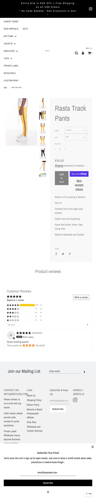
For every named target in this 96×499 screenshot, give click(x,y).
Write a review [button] (81, 297)
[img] (24, 333)
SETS (25, 28)
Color (57, 131)
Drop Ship (31, 422)
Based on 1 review (15, 300)
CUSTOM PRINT (11, 80)
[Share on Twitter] (63, 253)
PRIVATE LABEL (11, 65)
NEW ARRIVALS (11, 28)
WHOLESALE (10, 73)
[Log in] (83, 53)
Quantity (58, 144)
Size (56, 137)
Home (5, 87)
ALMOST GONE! (11, 21)
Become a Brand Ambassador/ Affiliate (34, 413)
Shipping (59, 165)
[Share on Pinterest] (70, 253)
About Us (31, 395)
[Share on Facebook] (57, 253)
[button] (13, 305)
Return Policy (33, 404)
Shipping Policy (34, 400)
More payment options (79, 185)
